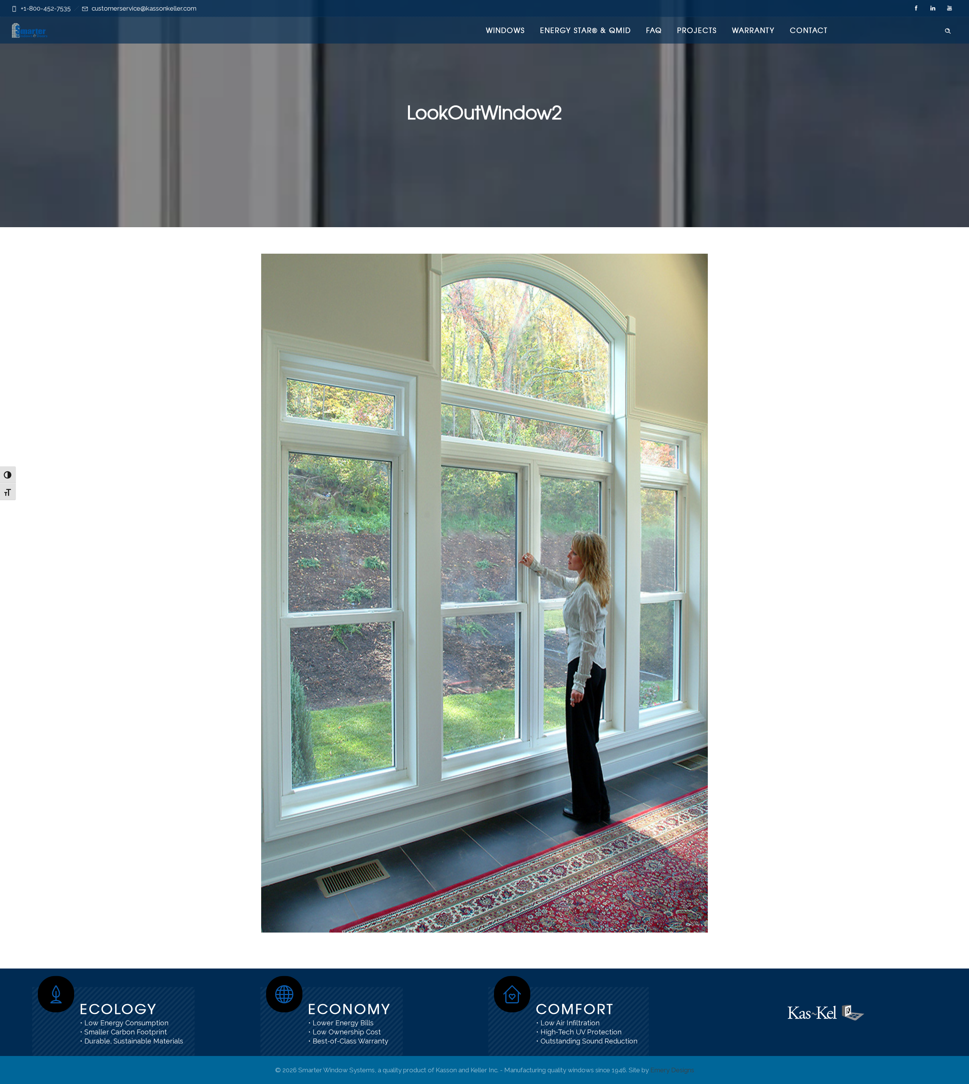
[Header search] (947, 29)
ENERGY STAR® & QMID (585, 30)
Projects (697, 30)
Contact (809, 30)
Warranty (753, 30)
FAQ (654, 30)
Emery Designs (672, 1070)
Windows (505, 30)
